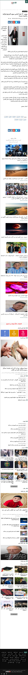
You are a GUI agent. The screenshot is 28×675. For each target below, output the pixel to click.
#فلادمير (6, 116)
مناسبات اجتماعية (5, 659)
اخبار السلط (10, 652)
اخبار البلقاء (15, 652)
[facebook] (19, 22)
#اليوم (10, 116)
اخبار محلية (21, 652)
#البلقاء (14, 116)
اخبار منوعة (4, 655)
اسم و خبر (24, 660)
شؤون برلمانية (15, 655)
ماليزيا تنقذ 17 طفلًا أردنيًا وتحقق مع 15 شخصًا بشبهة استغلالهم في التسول (14, 159)
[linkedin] (9, 22)
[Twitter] (4, 674)
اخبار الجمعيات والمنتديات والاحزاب (14, 660)
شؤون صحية (4, 660)
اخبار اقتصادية (3, 652)
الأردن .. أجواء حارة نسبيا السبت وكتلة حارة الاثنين (15, 178)
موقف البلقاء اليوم (11, 662)
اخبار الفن (11, 657)
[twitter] (16, 22)
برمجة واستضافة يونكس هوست (16, 671)
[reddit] (11, 22)
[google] (14, 22)
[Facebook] (6, 674)
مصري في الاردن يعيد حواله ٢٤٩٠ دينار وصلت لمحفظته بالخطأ (14, 276)
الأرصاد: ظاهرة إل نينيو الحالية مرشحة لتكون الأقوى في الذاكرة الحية (14, 217)
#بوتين (24, 119)
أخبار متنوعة (21, 9)
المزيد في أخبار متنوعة (13, 141)
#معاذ (22, 116)
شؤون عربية (18, 662)
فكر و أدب (22, 657)
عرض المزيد (14, 486)
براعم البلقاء (17, 657)
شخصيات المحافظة (22, 655)
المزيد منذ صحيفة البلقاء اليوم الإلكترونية (13, 140)
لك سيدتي (9, 655)
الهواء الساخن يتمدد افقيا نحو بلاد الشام (17, 295)
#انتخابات (16, 119)
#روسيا (20, 119)
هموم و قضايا (5, 657)
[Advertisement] (14, 411)
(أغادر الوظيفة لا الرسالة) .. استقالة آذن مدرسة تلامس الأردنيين (14, 314)
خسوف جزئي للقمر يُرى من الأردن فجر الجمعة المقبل (14, 237)
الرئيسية (26, 9)
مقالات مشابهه (13, 138)
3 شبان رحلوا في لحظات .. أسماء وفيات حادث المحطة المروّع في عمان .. (14, 256)
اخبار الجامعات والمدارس (14, 659)
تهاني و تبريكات (23, 659)
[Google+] (2, 674)
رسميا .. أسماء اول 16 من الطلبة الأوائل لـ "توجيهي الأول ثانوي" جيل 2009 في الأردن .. (15, 197)
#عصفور (18, 116)
